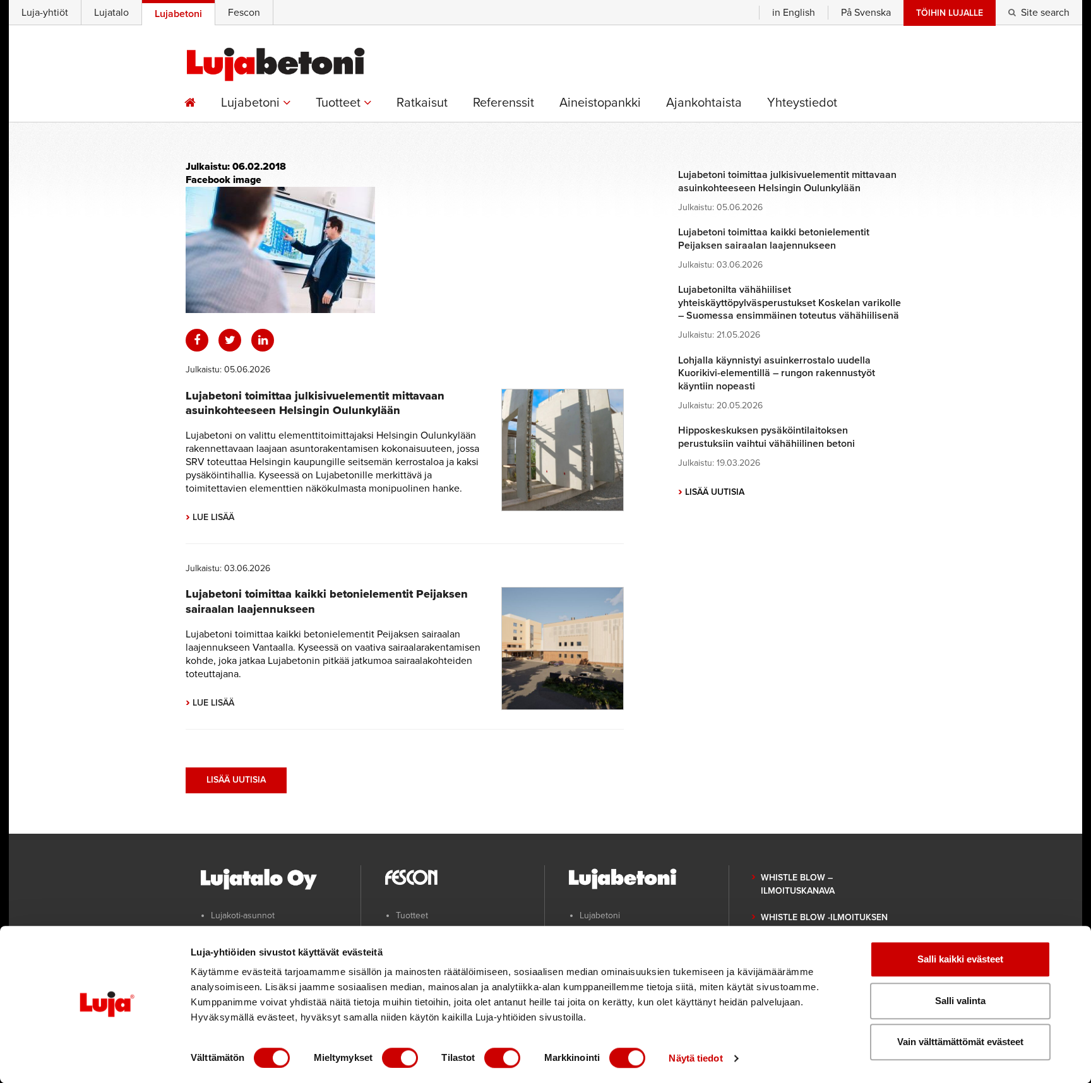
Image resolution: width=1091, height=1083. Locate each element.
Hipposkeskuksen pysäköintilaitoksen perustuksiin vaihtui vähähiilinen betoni (766, 437)
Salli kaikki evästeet (960, 959)
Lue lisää (210, 517)
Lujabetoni (252, 103)
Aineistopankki (600, 103)
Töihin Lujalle (949, 13)
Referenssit (503, 103)
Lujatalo (111, 12)
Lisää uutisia (236, 779)
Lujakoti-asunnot (243, 915)
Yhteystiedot (802, 103)
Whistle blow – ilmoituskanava (798, 884)
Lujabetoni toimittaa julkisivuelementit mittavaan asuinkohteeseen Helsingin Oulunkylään (315, 403)
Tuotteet (340, 103)
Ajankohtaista (704, 103)
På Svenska (866, 12)
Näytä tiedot (695, 1058)
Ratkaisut (422, 103)
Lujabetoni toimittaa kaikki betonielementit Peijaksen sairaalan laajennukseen (773, 239)
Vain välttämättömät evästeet (960, 1041)
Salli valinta (960, 1000)
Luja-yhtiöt (44, 12)
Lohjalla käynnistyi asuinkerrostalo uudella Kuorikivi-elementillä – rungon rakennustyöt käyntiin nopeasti (776, 373)
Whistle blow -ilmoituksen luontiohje (824, 924)
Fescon (244, 12)
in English (793, 12)
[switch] (400, 1058)
